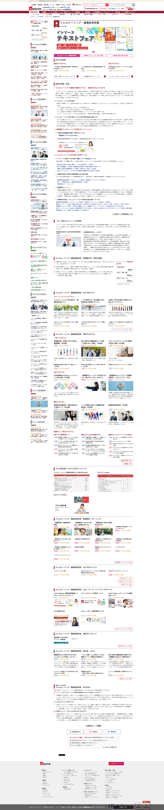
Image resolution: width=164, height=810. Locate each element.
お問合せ (104, 8)
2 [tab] (89, 51)
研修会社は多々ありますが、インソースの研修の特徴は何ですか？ (89, 740)
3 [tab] (91, 51)
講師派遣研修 (34, 12)
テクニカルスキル (47, 793)
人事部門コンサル (129, 12)
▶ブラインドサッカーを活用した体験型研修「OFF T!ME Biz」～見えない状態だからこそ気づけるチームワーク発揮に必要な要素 (94, 208)
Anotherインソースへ (126, 578)
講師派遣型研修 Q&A (92, 8)
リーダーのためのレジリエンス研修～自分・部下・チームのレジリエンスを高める (95, 450)
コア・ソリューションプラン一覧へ (122, 329)
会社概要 (33, 5)
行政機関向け (97, 12)
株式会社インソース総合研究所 (112, 797)
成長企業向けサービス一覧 (90, 788)
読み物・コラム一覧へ (126, 678)
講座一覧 (45, 782)
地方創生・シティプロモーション (92, 797)
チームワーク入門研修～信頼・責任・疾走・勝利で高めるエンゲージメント (67, 442)
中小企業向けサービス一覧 (90, 787)
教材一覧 (45, 791)
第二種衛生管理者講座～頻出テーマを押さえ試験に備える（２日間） (95, 446)
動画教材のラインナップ (92, 76)
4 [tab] (92, 51)
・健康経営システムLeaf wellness (67, 135)
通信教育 (87, 12)
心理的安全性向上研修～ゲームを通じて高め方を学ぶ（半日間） (68, 454)
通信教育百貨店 (67, 788)
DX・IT (116, 14)
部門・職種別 (90, 14)
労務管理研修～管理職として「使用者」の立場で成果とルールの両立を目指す (95, 438)
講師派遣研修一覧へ (126, 460)
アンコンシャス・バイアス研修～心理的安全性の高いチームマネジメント (68, 450)
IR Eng (63, 5)
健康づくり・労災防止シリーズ (86, 159)
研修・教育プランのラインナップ (65, 76)
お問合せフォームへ (116, 763)
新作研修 (46, 5)
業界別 (63, 14)
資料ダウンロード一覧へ (125, 646)
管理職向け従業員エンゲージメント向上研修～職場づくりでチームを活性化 (68, 438)
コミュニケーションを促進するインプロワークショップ (123, 448)
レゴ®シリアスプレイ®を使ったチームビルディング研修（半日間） (123, 452)
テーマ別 (37, 14)
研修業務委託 (88, 795)
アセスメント (107, 12)
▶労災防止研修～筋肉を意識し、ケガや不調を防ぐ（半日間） (76, 164)
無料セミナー (109, 777)
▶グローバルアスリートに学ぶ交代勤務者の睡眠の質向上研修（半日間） (79, 171)
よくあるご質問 (109, 780)
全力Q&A (68, 5)
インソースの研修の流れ (111, 779)
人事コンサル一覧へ (126, 584)
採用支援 (117, 12)
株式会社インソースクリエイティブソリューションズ (114, 795)
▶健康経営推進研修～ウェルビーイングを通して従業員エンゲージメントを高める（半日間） (83, 202)
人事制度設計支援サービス (90, 780)
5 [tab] (95, 51)
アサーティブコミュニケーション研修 (122, 441)
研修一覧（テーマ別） (48, 772)
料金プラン (66, 782)
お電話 (122, 8)
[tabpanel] (93, 39)
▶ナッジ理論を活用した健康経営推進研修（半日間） (73, 182)
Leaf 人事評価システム (69, 773)
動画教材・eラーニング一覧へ (124, 562)
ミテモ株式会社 (109, 787)
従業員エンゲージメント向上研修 (93, 55)
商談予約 (113, 8)
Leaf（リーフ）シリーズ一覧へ (123, 629)
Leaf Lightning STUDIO (69, 784)
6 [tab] (97, 51)
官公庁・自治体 (76, 14)
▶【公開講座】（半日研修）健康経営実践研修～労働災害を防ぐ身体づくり (79, 166)
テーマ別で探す (46, 785)
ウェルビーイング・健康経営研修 (67, 55)
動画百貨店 (45, 790)
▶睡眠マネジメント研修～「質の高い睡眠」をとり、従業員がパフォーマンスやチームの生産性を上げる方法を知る (90, 206)
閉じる (145, 802)
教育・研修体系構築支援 (90, 773)
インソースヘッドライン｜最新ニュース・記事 (114, 772)
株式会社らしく (109, 788)
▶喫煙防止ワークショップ (65, 184)
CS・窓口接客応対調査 (90, 779)
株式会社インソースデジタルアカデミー (113, 790)
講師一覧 (45, 777)
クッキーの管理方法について (86, 807)
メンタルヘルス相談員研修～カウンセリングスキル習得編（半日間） (95, 454)
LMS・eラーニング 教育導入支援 (92, 775)
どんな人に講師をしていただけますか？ (82, 745)
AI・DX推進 (54, 12)
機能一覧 (66, 777)
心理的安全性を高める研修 (120, 55)
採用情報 (40, 5)
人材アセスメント (89, 777)
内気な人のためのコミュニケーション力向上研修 (123, 444)
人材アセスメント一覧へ (125, 581)
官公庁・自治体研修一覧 (90, 793)
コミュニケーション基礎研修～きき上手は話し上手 (123, 438)
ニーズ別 (103, 14)
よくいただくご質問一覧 (109, 747)
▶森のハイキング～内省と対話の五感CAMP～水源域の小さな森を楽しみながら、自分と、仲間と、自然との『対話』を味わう (93, 204)
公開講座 (44, 12)
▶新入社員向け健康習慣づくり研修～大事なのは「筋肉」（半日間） (77, 168)
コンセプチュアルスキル (48, 797)
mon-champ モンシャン (111, 782)
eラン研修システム (65, 12)
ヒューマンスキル (47, 795)
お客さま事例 (67, 780)
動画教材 (77, 12)
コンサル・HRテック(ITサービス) (119, 76)
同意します (123, 807)
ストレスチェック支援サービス (70, 775)
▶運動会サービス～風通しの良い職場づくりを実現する (73, 210)
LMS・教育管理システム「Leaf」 (71, 772)
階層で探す (45, 783)
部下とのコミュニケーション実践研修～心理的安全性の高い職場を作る (68, 446)
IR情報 (58, 5)
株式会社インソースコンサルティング (113, 794)
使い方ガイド (67, 779)
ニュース (52, 5)
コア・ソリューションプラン (64, 296)
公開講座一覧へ (128, 464)
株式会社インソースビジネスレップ (112, 792)
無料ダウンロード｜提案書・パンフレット (113, 775)
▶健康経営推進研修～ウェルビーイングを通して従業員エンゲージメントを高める (81, 180)
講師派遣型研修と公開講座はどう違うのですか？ (85, 743)
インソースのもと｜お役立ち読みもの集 (113, 773)
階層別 (50, 14)
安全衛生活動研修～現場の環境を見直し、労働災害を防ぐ (95, 442)
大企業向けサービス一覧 (90, 785)
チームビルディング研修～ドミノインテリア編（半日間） (123, 456)
